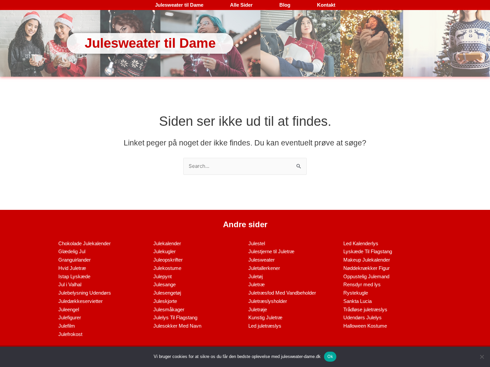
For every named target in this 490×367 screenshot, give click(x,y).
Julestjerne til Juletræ (271, 251)
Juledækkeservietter (80, 301)
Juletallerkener (264, 268)
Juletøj (255, 276)
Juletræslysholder (267, 301)
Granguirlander (74, 260)
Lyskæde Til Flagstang (367, 251)
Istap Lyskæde (74, 276)
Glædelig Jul (71, 251)
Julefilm (66, 326)
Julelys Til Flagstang (175, 317)
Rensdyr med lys (362, 284)
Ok (330, 356)
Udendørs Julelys (362, 317)
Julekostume (167, 268)
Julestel (256, 243)
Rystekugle (355, 293)
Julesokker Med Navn (177, 326)
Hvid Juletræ (72, 268)
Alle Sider (241, 5)
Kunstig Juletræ (265, 317)
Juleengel (68, 309)
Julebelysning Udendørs (84, 293)
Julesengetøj (167, 293)
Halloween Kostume (365, 326)
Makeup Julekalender (366, 260)
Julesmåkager (168, 309)
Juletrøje (257, 309)
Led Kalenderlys (360, 243)
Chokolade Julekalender (84, 243)
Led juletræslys (264, 326)
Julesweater (261, 260)
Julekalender (167, 243)
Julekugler (164, 251)
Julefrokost (70, 334)
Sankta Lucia (357, 301)
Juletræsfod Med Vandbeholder (282, 293)
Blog (284, 5)
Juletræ (256, 284)
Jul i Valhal (69, 284)
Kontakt (326, 5)
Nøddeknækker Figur (366, 268)
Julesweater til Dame (179, 5)
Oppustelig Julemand (366, 276)
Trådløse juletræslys (365, 309)
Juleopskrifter (168, 260)
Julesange (164, 284)
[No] (481, 356)
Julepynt (162, 276)
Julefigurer (69, 317)
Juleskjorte (165, 301)
